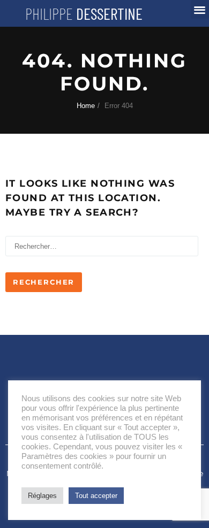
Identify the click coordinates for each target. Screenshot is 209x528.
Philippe (84, 13)
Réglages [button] (42, 496)
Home (86, 106)
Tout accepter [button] (96, 496)
